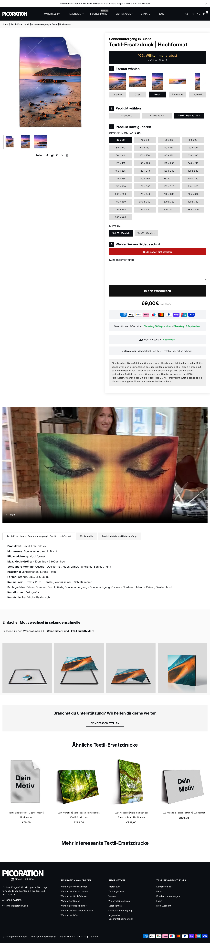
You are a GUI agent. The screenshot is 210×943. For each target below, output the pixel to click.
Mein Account (163, 905)
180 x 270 (169, 178)
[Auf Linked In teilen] (62, 155)
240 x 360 (144, 201)
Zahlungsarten (116, 891)
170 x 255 (121, 178)
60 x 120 (144, 147)
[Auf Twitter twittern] (52, 155)
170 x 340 (145, 194)
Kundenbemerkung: (121, 259)
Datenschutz (115, 905)
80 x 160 (168, 155)
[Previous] (7, 83)
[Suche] (187, 14)
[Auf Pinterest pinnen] (57, 155)
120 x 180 (121, 163)
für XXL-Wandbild (146, 233)
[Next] (98, 83)
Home (5, 24)
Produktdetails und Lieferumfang (119, 536)
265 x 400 (193, 209)
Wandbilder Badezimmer (73, 905)
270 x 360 (169, 201)
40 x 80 (145, 140)
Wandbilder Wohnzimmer (74, 886)
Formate (144, 13)
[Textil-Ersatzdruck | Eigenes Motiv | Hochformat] (26, 782)
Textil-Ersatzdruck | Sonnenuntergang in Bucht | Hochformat (39, 536)
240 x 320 (120, 194)
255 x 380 (120, 209)
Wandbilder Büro (69, 915)
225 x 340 (169, 194)
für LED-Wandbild (121, 233)
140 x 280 (193, 178)
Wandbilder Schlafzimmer (74, 896)
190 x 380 (193, 201)
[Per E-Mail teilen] (67, 155)
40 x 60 (120, 140)
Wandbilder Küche (70, 901)
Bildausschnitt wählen (157, 252)
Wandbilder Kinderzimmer (74, 891)
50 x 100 (120, 147)
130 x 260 (145, 178)
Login (159, 901)
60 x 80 (169, 140)
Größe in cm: (125, 133)
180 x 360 (120, 201)
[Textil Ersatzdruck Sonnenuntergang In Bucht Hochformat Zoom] (40, 142)
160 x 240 (169, 170)
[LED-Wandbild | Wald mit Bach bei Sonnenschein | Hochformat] (131, 782)
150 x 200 (169, 163)
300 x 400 (120, 217)
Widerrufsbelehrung (119, 901)
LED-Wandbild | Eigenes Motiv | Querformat (184, 813)
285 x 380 (144, 209)
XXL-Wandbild (124, 115)
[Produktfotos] (27, 668)
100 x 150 (145, 155)
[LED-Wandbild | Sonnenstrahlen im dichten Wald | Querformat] (78, 782)
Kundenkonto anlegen (168, 896)
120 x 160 (193, 155)
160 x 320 (169, 186)
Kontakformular (164, 886)
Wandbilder (51, 13)
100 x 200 (145, 163)
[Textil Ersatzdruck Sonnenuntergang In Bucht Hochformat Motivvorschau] (25, 142)
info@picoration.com (17, 905)
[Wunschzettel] (199, 14)
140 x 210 (193, 163)
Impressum (114, 886)
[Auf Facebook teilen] (47, 155)
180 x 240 (193, 170)
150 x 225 (120, 170)
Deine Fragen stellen (105, 723)
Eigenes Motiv (99, 13)
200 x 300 (144, 186)
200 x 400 (169, 209)
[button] (205, 14)
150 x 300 (120, 186)
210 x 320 (193, 186)
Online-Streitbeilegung (120, 910)
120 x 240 (145, 170)
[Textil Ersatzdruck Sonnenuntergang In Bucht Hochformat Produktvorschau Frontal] (9, 142)
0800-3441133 (13, 900)
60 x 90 (193, 140)
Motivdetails (86, 536)
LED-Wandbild (157, 115)
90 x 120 (193, 147)
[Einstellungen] (193, 14)
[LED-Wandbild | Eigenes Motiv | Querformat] (183, 782)
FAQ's (159, 891)
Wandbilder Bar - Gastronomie (77, 910)
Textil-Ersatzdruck (189, 115)
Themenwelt (74, 13)
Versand (112, 896)
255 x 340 (193, 194)
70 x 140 (120, 155)
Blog (161, 13)
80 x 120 (168, 147)
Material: (116, 226)
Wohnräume (123, 13)
